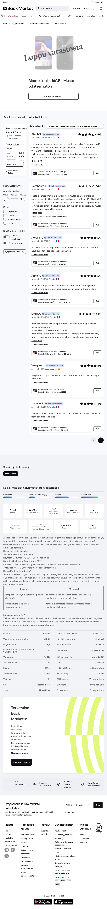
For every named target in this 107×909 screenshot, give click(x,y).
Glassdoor (84, 838)
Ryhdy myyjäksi (28, 834)
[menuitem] (28, 16)
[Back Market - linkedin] (6, 850)
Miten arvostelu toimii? (14, 171)
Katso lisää (36, 161)
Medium (83, 842)
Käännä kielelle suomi (39, 165)
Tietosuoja (59, 838)
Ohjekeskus (26, 857)
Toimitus (25, 846)
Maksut (24, 842)
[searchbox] (54, 8)
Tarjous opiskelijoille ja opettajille (9, 838)
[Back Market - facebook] (13, 850)
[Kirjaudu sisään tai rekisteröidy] (95, 8)
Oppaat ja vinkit (28, 861)
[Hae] (38, 8)
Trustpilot (84, 834)
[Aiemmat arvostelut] (93, 440)
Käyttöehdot (60, 831)
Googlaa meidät (19, 752)
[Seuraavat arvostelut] (101, 440)
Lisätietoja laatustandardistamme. (37, 625)
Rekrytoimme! (10, 845)
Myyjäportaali (27, 838)
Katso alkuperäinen (59, 216)
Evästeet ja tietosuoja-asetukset (64, 843)
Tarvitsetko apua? (81, 8)
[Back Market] (18, 8)
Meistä (7, 831)
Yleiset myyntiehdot (63, 834)
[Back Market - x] (6, 856)
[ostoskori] (101, 8)
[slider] (6, 199)
